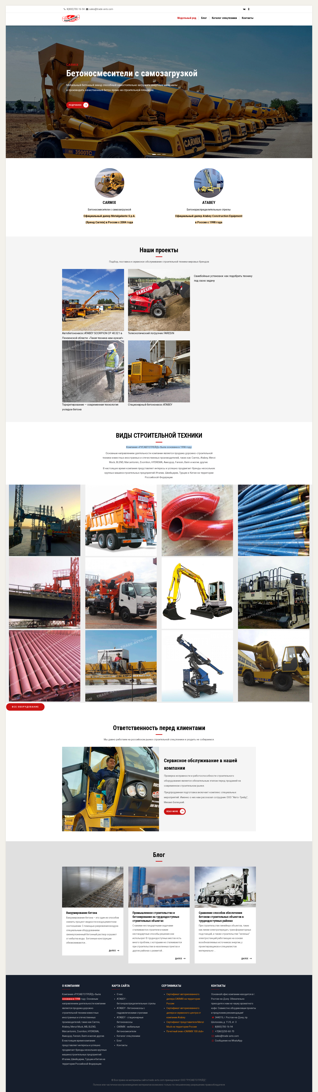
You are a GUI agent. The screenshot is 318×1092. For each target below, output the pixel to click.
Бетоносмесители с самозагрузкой (109, 209)
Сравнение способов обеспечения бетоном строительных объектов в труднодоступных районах (221, 916)
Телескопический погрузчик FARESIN (151, 333)
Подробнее (75, 102)
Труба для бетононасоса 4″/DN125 (35, 695)
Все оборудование (25, 707)
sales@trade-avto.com (227, 1036)
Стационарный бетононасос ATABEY (150, 404)
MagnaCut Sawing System (106, 695)
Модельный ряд (186, 18)
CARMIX (109, 202)
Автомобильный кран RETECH (109, 622)
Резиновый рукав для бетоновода (264, 550)
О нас (120, 994)
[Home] (71, 19)
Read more (172, 811)
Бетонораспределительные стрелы (209, 209)
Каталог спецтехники (224, 18)
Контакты (247, 18)
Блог (204, 18)
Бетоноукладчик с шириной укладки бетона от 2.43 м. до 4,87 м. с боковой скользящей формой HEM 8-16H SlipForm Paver (273, 617)
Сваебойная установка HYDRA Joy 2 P (190, 695)
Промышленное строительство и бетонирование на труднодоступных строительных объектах (155, 916)
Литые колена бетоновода (184, 550)
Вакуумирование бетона (81, 913)
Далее (112, 950)
